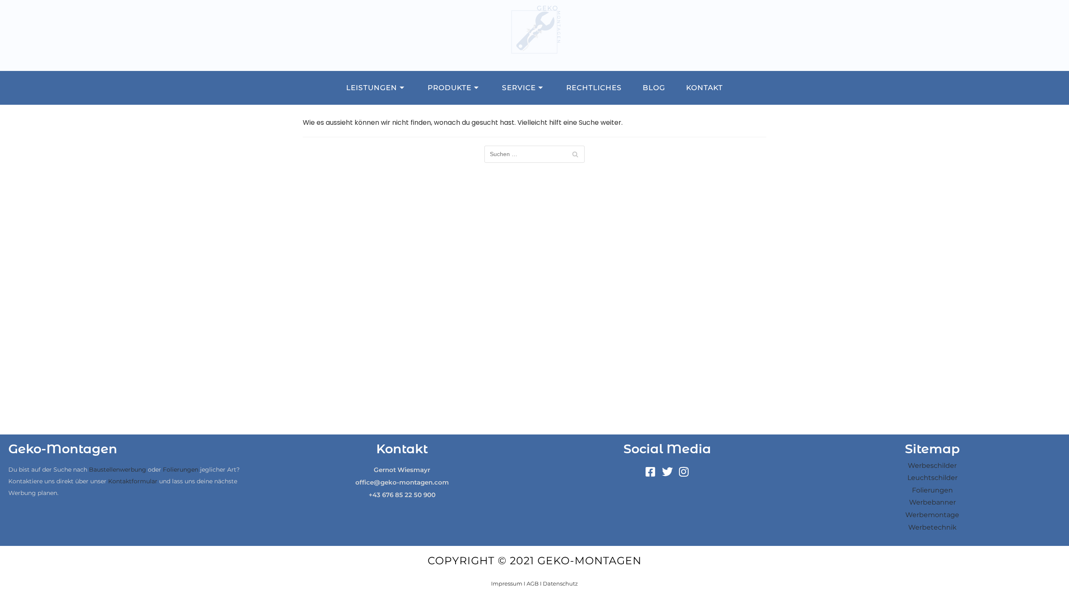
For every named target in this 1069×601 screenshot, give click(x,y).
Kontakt (704, 87)
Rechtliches (594, 87)
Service (519, 87)
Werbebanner (932, 502)
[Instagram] (684, 472)
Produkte (449, 87)
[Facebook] (650, 472)
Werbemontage (932, 515)
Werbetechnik (932, 527)
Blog (654, 87)
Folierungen (180, 469)
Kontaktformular (132, 481)
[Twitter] (667, 472)
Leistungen (371, 87)
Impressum (506, 583)
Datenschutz (560, 583)
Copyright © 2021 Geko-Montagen (534, 560)
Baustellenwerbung (117, 469)
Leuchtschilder (932, 478)
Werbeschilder (932, 466)
